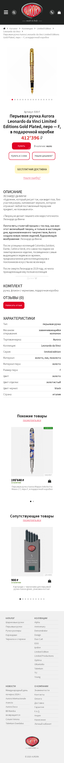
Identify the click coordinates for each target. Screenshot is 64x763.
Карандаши (11, 634)
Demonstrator (40, 630)
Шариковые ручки (15, 622)
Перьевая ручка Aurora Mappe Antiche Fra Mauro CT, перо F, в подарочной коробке (32, 487)
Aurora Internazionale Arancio (16, 700)
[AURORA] (32, 12)
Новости (11, 686)
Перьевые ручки (14, 626)
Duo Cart (38, 639)
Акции (37, 715)
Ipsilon (37, 647)
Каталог (10, 618)
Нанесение (40, 719)
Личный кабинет (43, 723)
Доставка (39, 702)
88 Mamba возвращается (13, 712)
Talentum (38, 668)
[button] (12, 99)
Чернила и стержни (16, 639)
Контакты (39, 694)
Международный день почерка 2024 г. (17, 692)
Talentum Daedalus (15, 723)
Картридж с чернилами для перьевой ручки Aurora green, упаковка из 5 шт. (32, 588)
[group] (32, 71)
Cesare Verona (12, 719)
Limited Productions (43, 655)
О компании (41, 686)
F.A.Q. (37, 711)
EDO (36, 643)
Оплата (38, 698)
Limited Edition (41, 651)
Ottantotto (39, 664)
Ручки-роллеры (13, 630)
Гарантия (39, 707)
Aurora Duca (11, 706)
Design (37, 634)
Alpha (37, 622)
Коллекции (40, 618)
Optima (38, 660)
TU (35, 672)
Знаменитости (42, 690)
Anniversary (39, 626)
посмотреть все (32, 420)
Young (37, 676)
